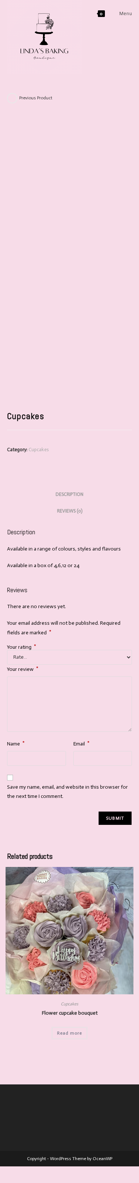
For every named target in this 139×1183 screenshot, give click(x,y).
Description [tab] (69, 494)
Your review (23, 668)
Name (16, 743)
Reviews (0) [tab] (69, 511)
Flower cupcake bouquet (69, 1013)
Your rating (21, 647)
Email (81, 743)
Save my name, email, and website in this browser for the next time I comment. (67, 791)
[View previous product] (12, 98)
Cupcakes (39, 449)
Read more (69, 1033)
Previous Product (35, 97)
